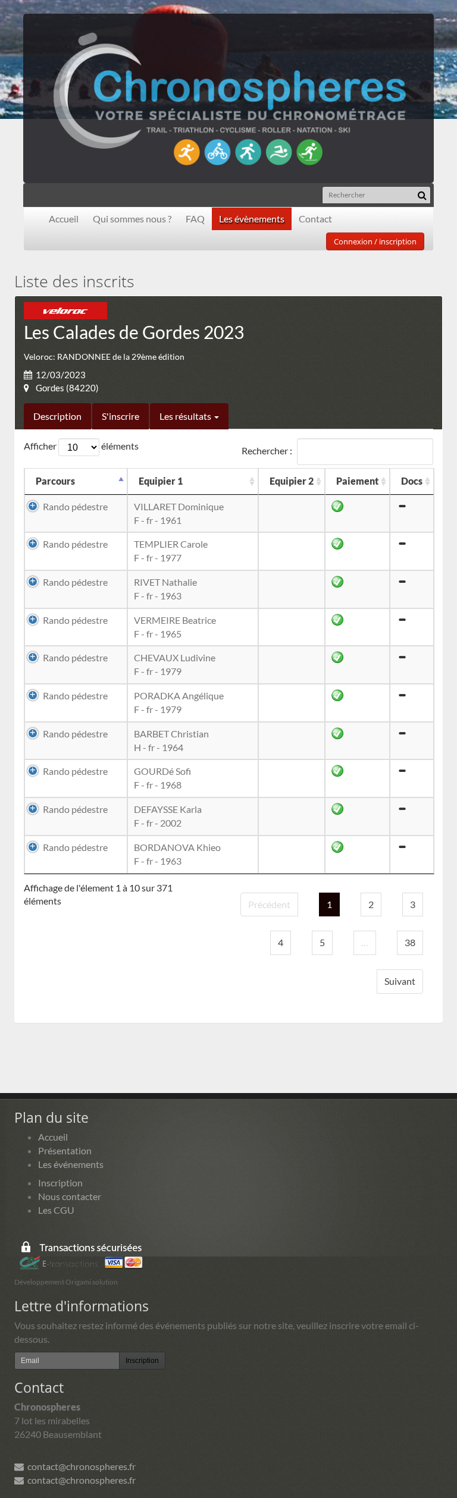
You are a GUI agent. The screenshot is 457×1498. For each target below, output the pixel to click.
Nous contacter (69, 1196)
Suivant (399, 981)
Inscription (60, 1182)
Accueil (64, 218)
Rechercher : (267, 450)
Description (57, 416)
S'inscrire (120, 416)
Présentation (65, 1150)
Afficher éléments (81, 445)
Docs (411, 480)
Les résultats (186, 416)
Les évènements (251, 218)
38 (410, 942)
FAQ (195, 218)
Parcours (55, 480)
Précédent (269, 904)
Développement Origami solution (66, 1281)
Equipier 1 (161, 480)
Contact (315, 218)
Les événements (71, 1164)
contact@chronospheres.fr (80, 1466)
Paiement (357, 480)
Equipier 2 (292, 480)
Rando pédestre (75, 506)
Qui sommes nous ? (132, 218)
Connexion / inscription (375, 241)
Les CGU (56, 1210)
